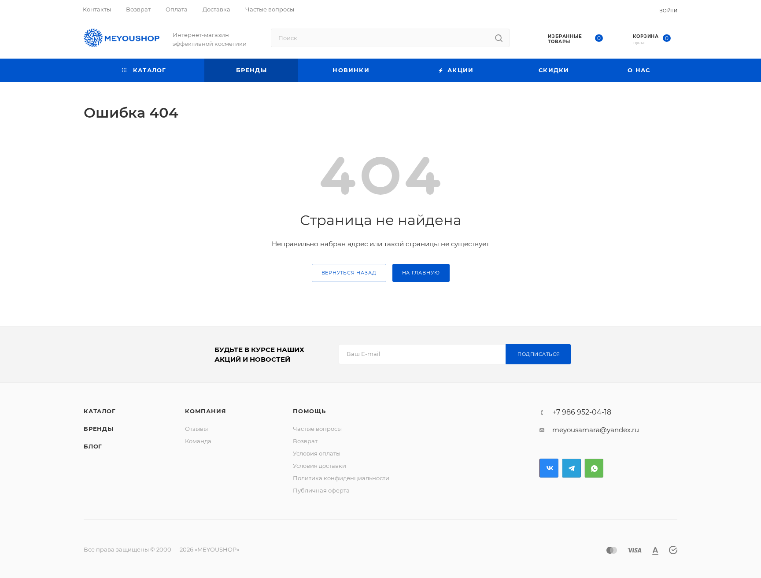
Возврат (305, 441)
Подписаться (538, 354)
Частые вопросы (317, 428)
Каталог (100, 411)
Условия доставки (319, 465)
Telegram (571, 468)
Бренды (99, 428)
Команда (198, 441)
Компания (205, 411)
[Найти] (499, 38)
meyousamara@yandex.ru (595, 430)
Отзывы (196, 428)
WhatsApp (593, 468)
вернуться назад (349, 273)
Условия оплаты (316, 453)
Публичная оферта (321, 490)
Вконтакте (548, 468)
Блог (93, 446)
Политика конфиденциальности (341, 478)
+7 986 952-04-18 (581, 412)
